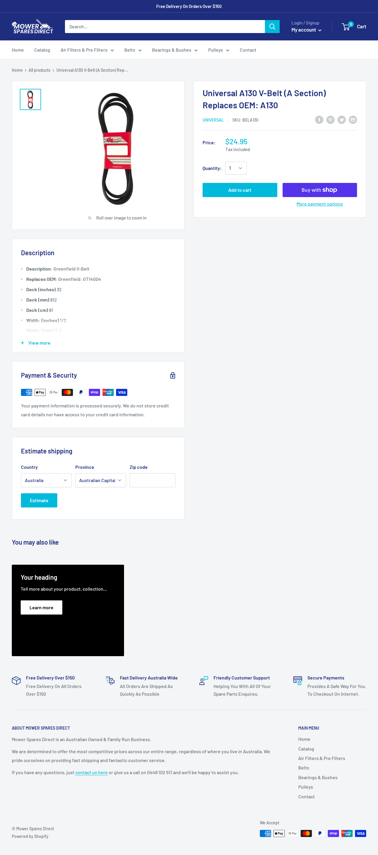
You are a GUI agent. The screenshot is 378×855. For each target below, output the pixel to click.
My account (304, 29)
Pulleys (215, 50)
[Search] (272, 26)
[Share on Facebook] (319, 119)
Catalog (42, 50)
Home (18, 50)
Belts (129, 50)
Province (84, 467)
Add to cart (239, 190)
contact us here (91, 772)
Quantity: (212, 168)
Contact (248, 50)
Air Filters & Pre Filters (84, 50)
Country (29, 467)
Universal (213, 119)
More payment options (319, 204)
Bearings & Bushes (171, 50)
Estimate (39, 500)
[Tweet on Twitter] (342, 119)
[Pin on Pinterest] (330, 119)
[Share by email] (353, 119)
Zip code (139, 467)
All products (39, 70)
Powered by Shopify (30, 836)
